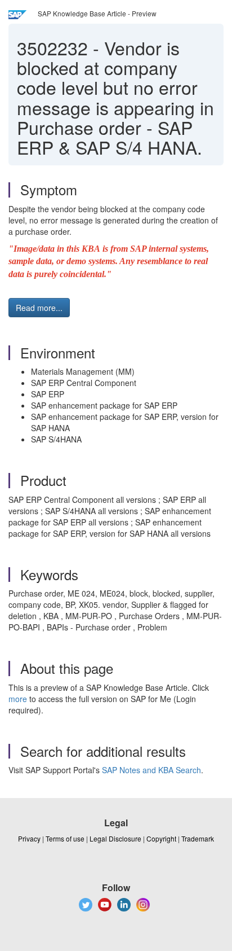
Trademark (197, 838)
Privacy (29, 838)
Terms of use (65, 838)
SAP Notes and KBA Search (151, 769)
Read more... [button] (39, 307)
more (17, 698)
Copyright (161, 838)
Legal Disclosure (115, 838)
